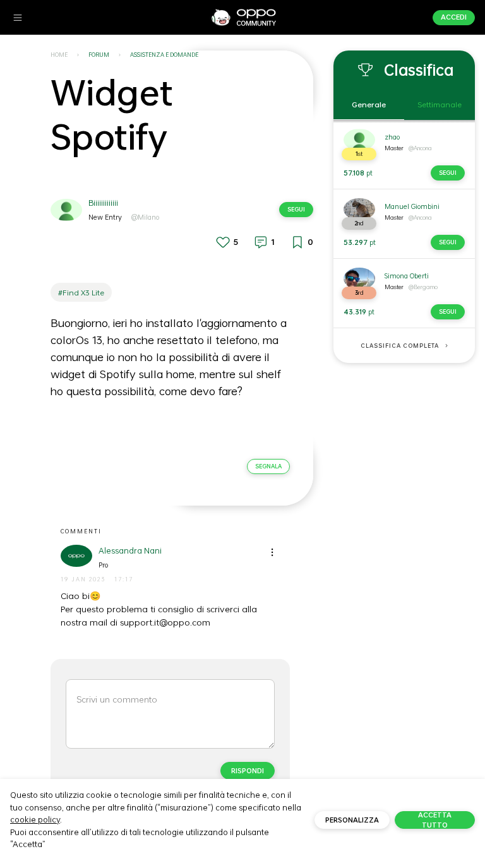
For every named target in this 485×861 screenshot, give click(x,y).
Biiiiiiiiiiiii (103, 203)
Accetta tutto (435, 820)
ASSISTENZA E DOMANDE (164, 54)
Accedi (454, 17)
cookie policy (35, 819)
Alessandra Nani (130, 551)
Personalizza (352, 820)
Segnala (268, 466)
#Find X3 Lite (81, 292)
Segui (296, 209)
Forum (98, 54)
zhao (392, 137)
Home (59, 54)
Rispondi (247, 771)
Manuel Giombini (412, 206)
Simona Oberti (407, 276)
